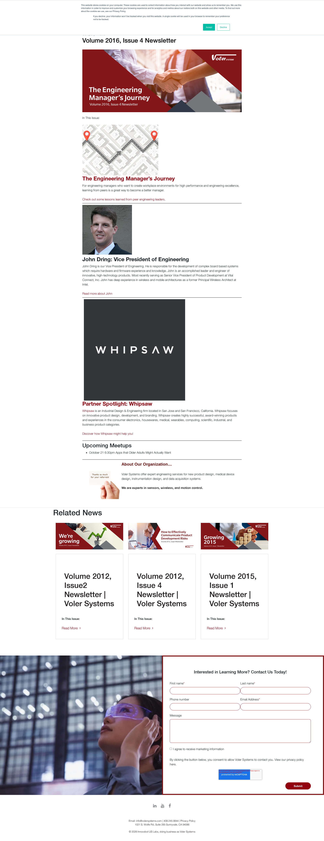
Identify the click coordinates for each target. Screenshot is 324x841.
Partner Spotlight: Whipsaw (117, 403)
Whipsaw (88, 411)
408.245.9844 (171, 820)
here (173, 764)
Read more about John (97, 293)
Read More (70, 628)
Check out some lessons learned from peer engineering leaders (123, 199)
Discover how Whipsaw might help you (107, 433)
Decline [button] (223, 27)
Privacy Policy (187, 820)
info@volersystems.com (149, 820)
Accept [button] (209, 27)
